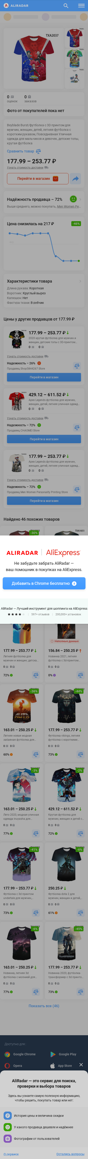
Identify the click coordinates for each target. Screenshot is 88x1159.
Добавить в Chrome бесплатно (41, 583)
